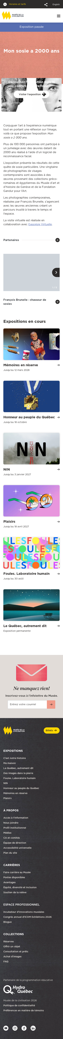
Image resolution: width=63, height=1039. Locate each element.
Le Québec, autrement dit (18, 768)
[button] (46, 4)
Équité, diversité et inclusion (20, 887)
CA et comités (11, 837)
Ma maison (9, 763)
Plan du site (10, 852)
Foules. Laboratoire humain (19, 778)
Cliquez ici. (31, 105)
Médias (7, 832)
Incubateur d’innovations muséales (23, 912)
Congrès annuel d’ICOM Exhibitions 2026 (27, 917)
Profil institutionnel (14, 827)
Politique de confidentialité (19, 1005)
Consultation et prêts (16, 951)
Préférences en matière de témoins (23, 1010)
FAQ (5, 961)
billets (49, 730)
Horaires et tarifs (17, 4)
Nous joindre (11, 822)
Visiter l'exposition (30, 94)
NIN (5, 783)
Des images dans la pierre (18, 773)
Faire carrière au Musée (17, 872)
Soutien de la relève (14, 892)
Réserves (8, 941)
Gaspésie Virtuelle (40, 224)
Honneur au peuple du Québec (21, 788)
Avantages (9, 882)
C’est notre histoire (14, 758)
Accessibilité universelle (17, 847)
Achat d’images (12, 956)
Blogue (7, 922)
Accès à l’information (15, 817)
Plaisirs (7, 798)
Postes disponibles (14, 877)
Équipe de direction (14, 842)
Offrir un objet (12, 946)
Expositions (13, 751)
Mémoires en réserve (15, 793)
